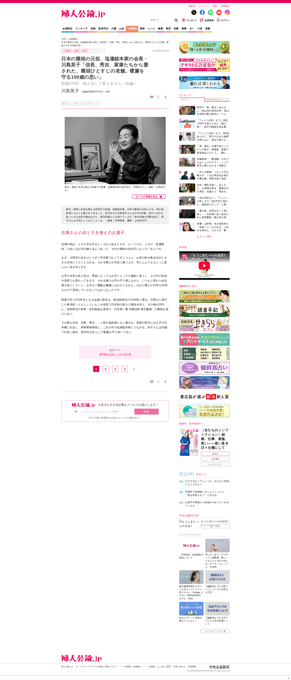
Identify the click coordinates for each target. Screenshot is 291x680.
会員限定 (67, 28)
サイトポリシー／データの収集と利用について (96, 667)
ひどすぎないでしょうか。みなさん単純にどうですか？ (207, 483)
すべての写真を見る (147, 196)
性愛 (176, 28)
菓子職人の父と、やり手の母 (115, 354)
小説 (199, 28)
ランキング (81, 28)
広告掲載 (192, 667)
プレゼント (192, 20)
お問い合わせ (179, 667)
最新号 (192, 6)
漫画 (142, 28)
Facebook (165, 97)
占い (192, 28)
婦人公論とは (67, 667)
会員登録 (209, 20)
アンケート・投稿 (208, 6)
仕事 (75, 103)
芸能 (93, 28)
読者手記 (103, 28)
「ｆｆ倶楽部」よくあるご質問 (157, 667)
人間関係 (132, 28)
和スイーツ (94, 103)
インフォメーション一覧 (215, 631)
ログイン (225, 20)
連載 (207, 28)
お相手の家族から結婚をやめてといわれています (207, 504)
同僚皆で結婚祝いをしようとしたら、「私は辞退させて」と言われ (206, 493)
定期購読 (225, 6)
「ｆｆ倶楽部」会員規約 (130, 667)
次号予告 (215, 459)
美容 (168, 28)
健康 (160, 28)
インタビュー (97, 51)
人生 (83, 103)
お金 (121, 28)
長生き (65, 103)
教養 (184, 28)
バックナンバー (215, 464)
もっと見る (206, 236)
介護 (113, 28)
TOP (63, 39)
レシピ (151, 28)
